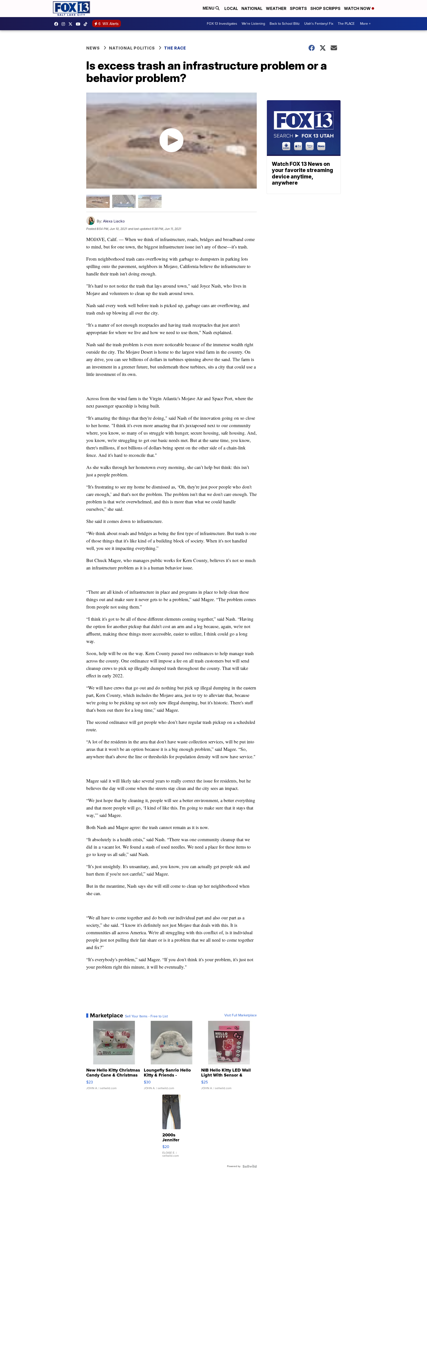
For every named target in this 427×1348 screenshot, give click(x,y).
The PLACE (346, 23)
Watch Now (358, 8)
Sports (298, 8)
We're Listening (253, 23)
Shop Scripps (325, 8)
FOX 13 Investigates (222, 23)
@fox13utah (87, 24)
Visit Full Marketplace (240, 1015)
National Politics (132, 48)
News (93, 48)
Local (231, 8)
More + (365, 23)
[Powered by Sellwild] (249, 1166)
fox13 (71, 24)
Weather (276, 8)
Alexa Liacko (114, 221)
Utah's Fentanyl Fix (318, 23)
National (251, 8)
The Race (175, 48)
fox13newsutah (57, 24)
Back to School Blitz (285, 23)
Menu (209, 8)
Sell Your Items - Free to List (146, 1016)
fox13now (64, 24)
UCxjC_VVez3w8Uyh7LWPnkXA (79, 24)
